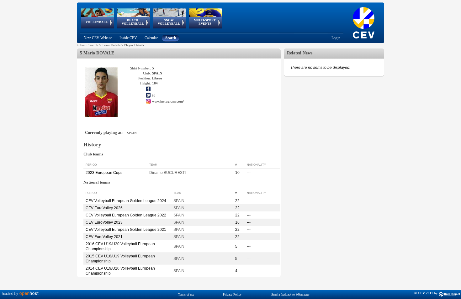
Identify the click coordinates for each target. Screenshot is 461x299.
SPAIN (178, 201)
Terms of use (186, 294)
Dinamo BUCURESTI (167, 172)
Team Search (89, 45)
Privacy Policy (232, 294)
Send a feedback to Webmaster (290, 294)
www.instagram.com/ (168, 101)
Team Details (111, 45)
